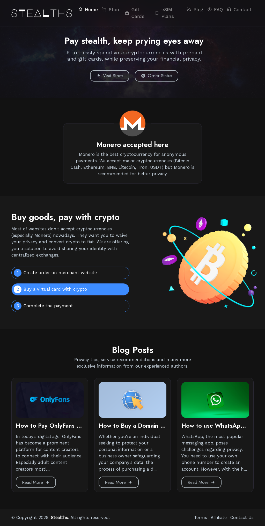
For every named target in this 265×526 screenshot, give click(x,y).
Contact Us (242, 517)
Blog (198, 9)
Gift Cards (137, 13)
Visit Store (113, 75)
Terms (200, 517)
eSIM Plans (167, 13)
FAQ (218, 9)
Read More (32, 482)
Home (91, 9)
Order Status (160, 75)
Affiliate (219, 517)
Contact (243, 9)
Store (115, 9)
